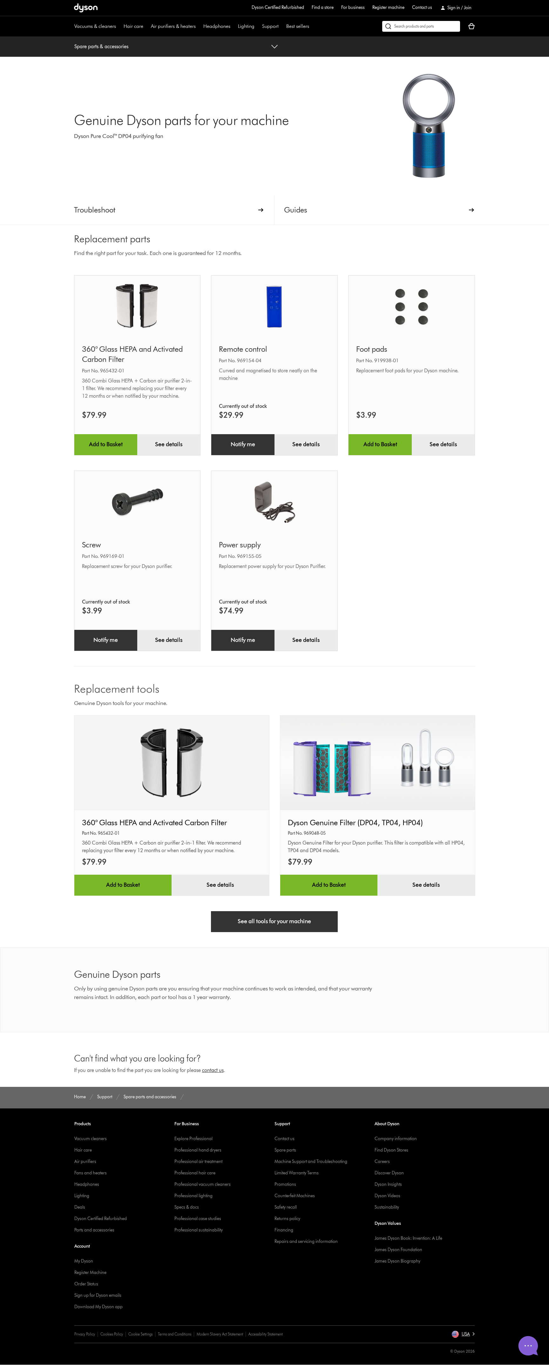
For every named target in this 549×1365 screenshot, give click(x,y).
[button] (463, 1334)
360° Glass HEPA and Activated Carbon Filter (154, 822)
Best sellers (297, 26)
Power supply (240, 544)
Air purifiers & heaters (173, 26)
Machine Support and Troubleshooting (310, 1161)
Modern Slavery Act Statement (220, 1334)
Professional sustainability (198, 1230)
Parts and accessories (94, 1230)
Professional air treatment (198, 1161)
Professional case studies (197, 1218)
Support (270, 26)
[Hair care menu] (146, 26)
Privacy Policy (84, 1334)
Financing (283, 1230)
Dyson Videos (387, 1195)
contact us (213, 1070)
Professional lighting (193, 1195)
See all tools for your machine (274, 921)
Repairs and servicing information (306, 1241)
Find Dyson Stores (391, 1150)
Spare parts (285, 1150)
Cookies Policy (111, 1334)
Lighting (246, 26)
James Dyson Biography (397, 1261)
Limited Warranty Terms (296, 1173)
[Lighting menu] (257, 26)
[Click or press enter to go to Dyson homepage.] (86, 7)
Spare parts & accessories (101, 46)
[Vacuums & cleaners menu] (119, 26)
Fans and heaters (90, 1173)
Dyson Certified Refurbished (278, 7)
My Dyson (83, 1261)
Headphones (216, 26)
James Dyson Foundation (398, 1249)
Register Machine (90, 1272)
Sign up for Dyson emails (97, 1295)
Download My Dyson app (98, 1306)
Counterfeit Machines (294, 1195)
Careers (382, 1161)
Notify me (243, 444)
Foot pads (371, 349)
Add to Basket (106, 444)
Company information (396, 1138)
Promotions (285, 1184)
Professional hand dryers (197, 1150)
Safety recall (285, 1207)
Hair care (133, 26)
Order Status (86, 1284)
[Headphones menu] (233, 26)
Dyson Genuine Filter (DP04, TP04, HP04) (355, 822)
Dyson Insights (388, 1184)
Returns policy (287, 1218)
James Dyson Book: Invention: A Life (408, 1238)
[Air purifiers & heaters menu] (199, 26)
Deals (79, 1207)
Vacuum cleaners (90, 1138)
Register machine (388, 7)
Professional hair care (194, 1173)
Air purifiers (85, 1161)
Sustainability (387, 1207)
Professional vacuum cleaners (202, 1184)
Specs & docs (186, 1207)
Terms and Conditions (174, 1334)
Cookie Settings (140, 1334)
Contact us (422, 7)
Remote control (243, 349)
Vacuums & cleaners (95, 26)
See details (168, 444)
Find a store (323, 7)
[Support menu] (282, 26)
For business (353, 7)
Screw (91, 544)
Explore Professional (193, 1138)
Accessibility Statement (265, 1334)
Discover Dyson (389, 1173)
